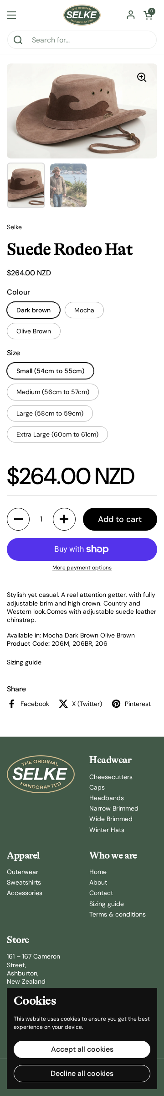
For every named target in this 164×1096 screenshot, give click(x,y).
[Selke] (82, 15)
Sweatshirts (24, 882)
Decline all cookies (82, 1073)
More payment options (82, 567)
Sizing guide (24, 662)
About (98, 882)
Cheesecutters (111, 777)
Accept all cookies (82, 1049)
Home (98, 872)
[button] (148, 15)
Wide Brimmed (111, 819)
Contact (101, 893)
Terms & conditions (117, 914)
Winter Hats (106, 830)
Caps (97, 787)
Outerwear (22, 872)
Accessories (24, 893)
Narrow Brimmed (113, 808)
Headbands (106, 798)
